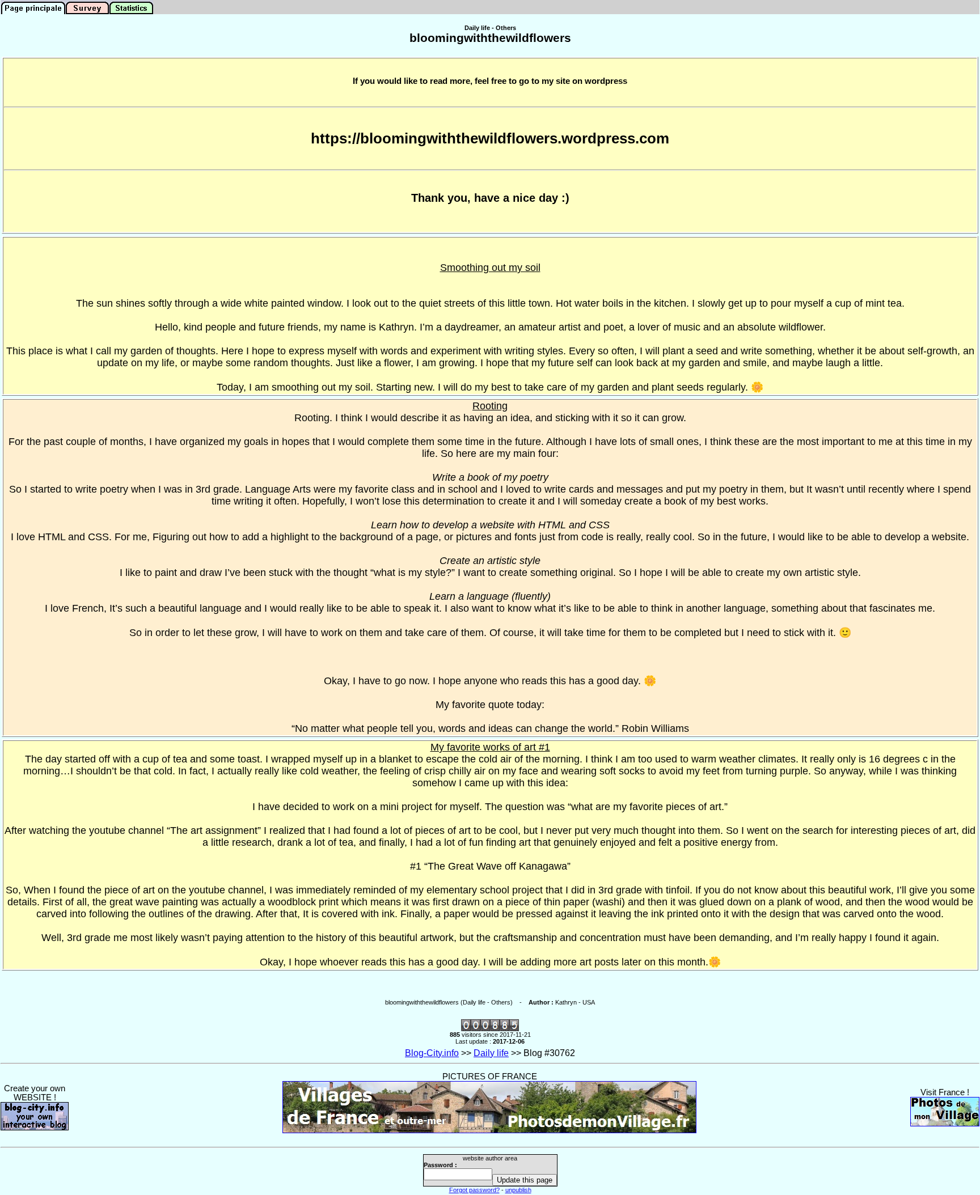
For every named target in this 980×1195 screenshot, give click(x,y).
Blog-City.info (432, 1053)
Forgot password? (474, 1189)
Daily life (491, 1053)
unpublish (518, 1189)
